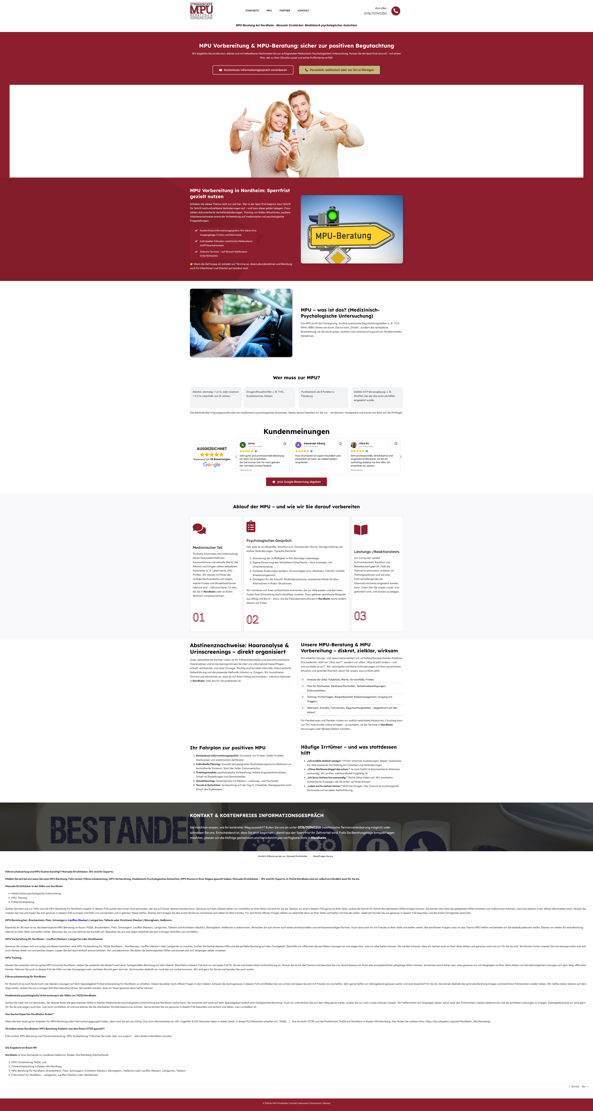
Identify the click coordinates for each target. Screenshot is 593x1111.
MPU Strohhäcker (280, 1103)
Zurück (575, 1086)
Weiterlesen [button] (301, 470)
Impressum (303, 1103)
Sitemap (326, 1103)
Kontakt (293, 1103)
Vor (584, 1086)
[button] (400, 457)
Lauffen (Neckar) (78, 920)
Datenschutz (315, 1103)
